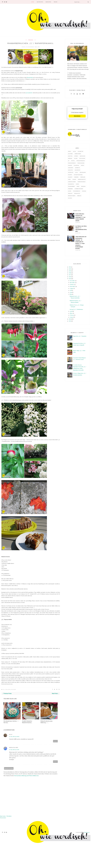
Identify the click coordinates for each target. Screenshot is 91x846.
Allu (10, 734)
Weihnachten (77, 193)
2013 (70, 321)
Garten (82, 165)
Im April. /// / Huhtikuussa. (76, 309)
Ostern (77, 184)
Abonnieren (77, 116)
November (72, 282)
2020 (70, 269)
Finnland (70, 165)
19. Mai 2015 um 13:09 (14, 749)
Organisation (71, 184)
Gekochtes (48, 1)
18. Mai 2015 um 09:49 (14, 736)
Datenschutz (3, 817)
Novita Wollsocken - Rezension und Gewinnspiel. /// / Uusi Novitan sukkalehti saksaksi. (80, 217)
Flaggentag (76, 165)
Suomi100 (84, 191)
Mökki (69, 179)
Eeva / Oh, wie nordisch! (28, 46)
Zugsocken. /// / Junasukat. (79, 336)
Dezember (72, 280)
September (72, 286)
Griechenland (83, 172)
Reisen (55, 1)
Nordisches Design (81, 181)
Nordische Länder (72, 181)
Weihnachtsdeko (71, 195)
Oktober (72, 284)
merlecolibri (13, 747)
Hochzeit (70, 174)
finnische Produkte (80, 160)
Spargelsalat (30, 77)
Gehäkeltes (77, 167)
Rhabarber (13, 689)
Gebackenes (30, 40)
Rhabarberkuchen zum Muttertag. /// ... (46, 721)
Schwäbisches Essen (79, 188)
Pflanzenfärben (71, 186)
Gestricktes (40, 1)
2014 (70, 319)
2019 (70, 271)
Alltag (74, 151)
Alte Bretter (80, 151)
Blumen (75, 158)
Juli (71, 290)
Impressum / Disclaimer (6, 816)
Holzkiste (70, 177)
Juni (71, 292)
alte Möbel (70, 153)
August (71, 288)
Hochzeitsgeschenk (78, 174)
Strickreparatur (76, 191)
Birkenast (70, 158)
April (71, 311)
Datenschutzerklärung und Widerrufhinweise (26, 775)
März (71, 313)
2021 (70, 267)
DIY (68, 160)
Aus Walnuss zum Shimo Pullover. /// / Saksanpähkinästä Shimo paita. (81, 228)
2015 (70, 278)
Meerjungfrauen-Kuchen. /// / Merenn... (11, 721)
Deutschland (82, 158)
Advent (69, 151)
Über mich (70, 193)
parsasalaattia (29, 92)
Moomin (74, 179)
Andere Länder (78, 153)
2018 (70, 273)
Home (32, 1)
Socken (69, 191)
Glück (76, 172)
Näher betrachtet (82, 179)
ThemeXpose (87, 832)
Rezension (83, 186)
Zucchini (70, 198)
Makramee (76, 177)
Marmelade (82, 177)
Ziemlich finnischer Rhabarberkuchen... (27, 721)
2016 (70, 276)
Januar (71, 317)
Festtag (73, 160)
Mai (71, 294)
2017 (70, 274)
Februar (72, 315)
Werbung (79, 195)
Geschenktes (77, 170)
